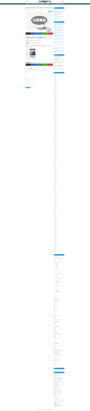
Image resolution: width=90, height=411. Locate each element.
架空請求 (55, 330)
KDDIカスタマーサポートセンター (57, 380)
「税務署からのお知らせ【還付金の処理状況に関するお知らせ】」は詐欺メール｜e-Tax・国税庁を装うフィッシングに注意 (59, 24)
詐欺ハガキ (55, 345)
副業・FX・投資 (56, 306)
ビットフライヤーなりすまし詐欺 (57, 278)
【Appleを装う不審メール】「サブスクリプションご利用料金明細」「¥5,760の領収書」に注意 (59, 39)
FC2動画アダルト (61, 378)
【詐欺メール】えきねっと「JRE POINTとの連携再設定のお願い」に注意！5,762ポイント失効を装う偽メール (59, 48)
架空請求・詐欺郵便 (56, 332)
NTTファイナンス (56, 388)
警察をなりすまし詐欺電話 (57, 354)
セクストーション (56, 269)
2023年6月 (55, 144)
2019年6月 (55, 233)
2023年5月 (55, 146)
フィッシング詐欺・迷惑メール (57, 282)
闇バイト (55, 363)
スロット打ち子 (55, 267)
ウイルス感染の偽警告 (28, 62)
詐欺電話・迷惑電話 (56, 352)
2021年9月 (55, 183)
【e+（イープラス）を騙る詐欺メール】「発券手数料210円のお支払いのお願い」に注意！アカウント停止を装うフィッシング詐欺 (59, 36)
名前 (26, 78)
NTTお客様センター (56, 385)
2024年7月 (55, 120)
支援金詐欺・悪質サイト (56, 326)
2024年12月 (55, 111)
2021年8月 (55, 185)
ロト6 (54, 293)
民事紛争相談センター (56, 403)
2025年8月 (55, 96)
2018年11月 (55, 246)
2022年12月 (55, 155)
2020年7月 (55, 209)
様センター (61, 402)
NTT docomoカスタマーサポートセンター (58, 381)
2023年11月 (55, 135)
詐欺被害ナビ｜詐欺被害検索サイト (44, 409)
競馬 (54, 341)
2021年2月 (55, 196)
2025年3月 (55, 105)
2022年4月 (55, 170)
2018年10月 (55, 248)
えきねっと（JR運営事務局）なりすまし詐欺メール (59, 45)
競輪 (54, 339)
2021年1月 (55, 198)
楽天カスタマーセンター (56, 402)
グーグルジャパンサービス (57, 398)
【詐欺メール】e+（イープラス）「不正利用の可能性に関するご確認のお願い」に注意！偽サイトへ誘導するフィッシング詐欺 (59, 30)
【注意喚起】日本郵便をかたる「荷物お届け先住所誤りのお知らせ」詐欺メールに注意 (59, 33)
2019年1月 (55, 242)
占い (54, 308)
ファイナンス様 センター (56, 399)
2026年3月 (55, 83)
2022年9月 (55, 161)
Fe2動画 (60, 379)
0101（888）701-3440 (40, 62)
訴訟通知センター (56, 406)
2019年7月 (55, 231)
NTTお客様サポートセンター (57, 384)
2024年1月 (55, 131)
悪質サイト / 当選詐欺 (56, 319)
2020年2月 (55, 218)
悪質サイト (55, 317)
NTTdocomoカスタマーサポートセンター (58, 382)
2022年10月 (55, 159)
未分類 (54, 328)
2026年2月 (55, 85)
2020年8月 (55, 207)
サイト (26, 84)
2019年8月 (55, 229)
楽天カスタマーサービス (56, 401)
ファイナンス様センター (56, 400)
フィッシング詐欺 (56, 280)
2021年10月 (55, 181)
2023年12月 (55, 133)
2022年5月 (55, 168)
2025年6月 (55, 100)
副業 (54, 304)
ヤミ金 (54, 289)
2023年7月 (55, 142)
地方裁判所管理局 (62, 400)
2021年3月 (55, 194)
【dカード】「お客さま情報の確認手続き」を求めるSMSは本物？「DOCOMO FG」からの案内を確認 (59, 51)
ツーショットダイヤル (56, 271)
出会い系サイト (55, 302)
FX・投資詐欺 (55, 256)
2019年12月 (55, 222)
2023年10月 (55, 137)
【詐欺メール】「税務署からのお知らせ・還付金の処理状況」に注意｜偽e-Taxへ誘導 (59, 27)
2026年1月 (55, 87)
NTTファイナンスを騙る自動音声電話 (58, 258)
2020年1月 (55, 220)
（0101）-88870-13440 (34, 62)
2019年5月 (55, 235)
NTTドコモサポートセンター (57, 387)
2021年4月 (55, 192)
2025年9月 (55, 94)
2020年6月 (55, 211)
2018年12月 (55, 244)
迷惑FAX (55, 356)
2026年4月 (55, 81)
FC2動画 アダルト (56, 379)
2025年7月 (55, 98)
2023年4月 (55, 148)
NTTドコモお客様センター (57, 386)
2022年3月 (55, 172)
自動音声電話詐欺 (56, 343)
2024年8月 (55, 118)
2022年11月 (55, 157)
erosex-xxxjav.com (56, 378)
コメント (27, 71)
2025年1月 (55, 109)
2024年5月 (55, 124)
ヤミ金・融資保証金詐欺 (56, 291)
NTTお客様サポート (56, 383)
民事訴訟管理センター (56, 404)
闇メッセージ (55, 365)
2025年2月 (55, 107)
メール (26, 81)
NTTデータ (60, 385)
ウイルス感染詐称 (56, 265)
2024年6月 (55, 122)
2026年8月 (55, 74)
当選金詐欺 (55, 315)
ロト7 (54, 295)
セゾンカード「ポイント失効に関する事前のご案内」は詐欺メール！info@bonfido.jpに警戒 (59, 42)
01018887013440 (45, 62)
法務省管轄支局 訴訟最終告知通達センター (58, 405)
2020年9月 (55, 205)
